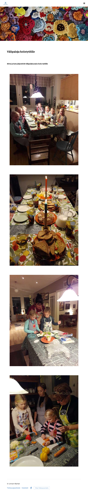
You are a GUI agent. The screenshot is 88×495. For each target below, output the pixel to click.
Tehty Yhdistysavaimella (41, 488)
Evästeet (25, 488)
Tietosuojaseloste (13, 488)
